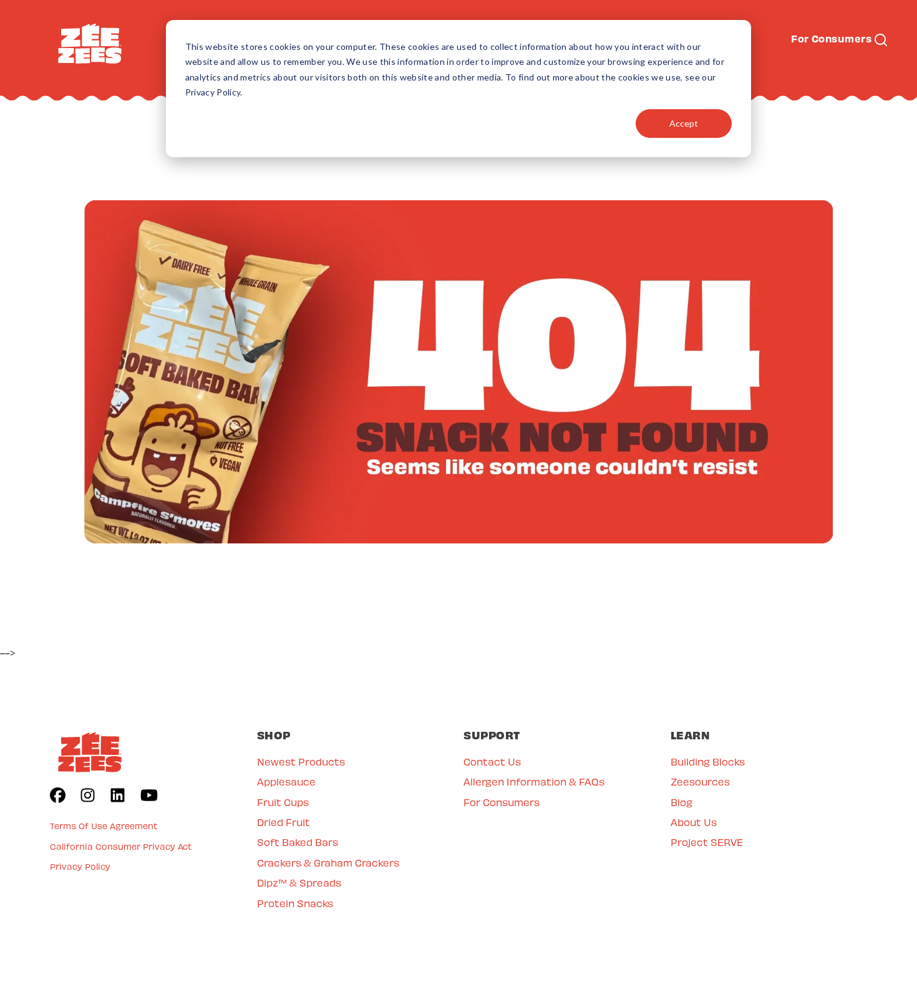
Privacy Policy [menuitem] (80, 866)
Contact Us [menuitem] (492, 761)
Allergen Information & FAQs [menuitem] (533, 781)
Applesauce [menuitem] (286, 781)
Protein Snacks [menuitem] (295, 903)
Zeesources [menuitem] (700, 781)
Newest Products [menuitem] (301, 761)
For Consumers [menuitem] (501, 802)
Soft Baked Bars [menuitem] (297, 842)
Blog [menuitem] (681, 802)
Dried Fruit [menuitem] (283, 822)
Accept (683, 123)
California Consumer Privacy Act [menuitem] (121, 846)
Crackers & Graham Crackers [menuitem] (328, 862)
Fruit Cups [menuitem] (283, 802)
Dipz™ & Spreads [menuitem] (299, 882)
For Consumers (831, 38)
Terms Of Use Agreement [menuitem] (104, 825)
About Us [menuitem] (694, 822)
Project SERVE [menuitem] (707, 842)
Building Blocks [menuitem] (708, 761)
